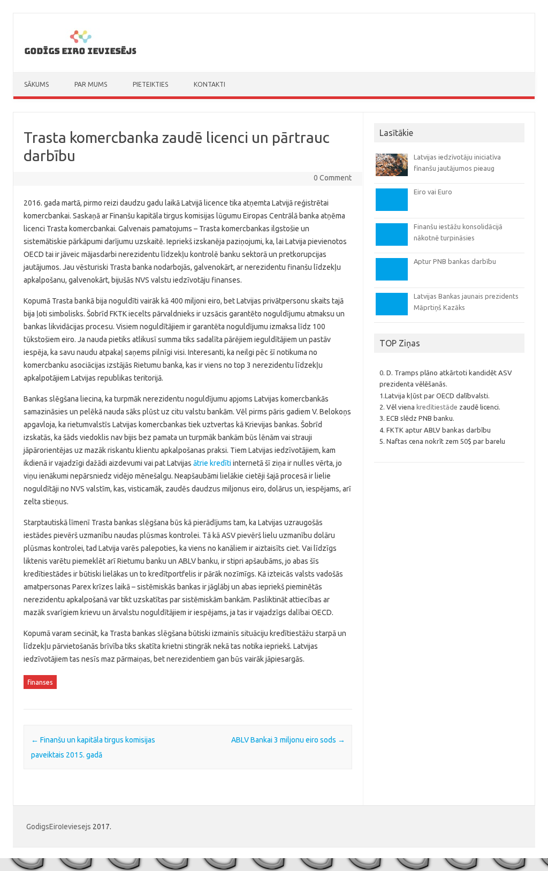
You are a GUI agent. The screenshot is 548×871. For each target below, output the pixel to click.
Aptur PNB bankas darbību (455, 261)
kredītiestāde (437, 407)
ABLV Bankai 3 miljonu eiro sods (288, 740)
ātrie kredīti (212, 463)
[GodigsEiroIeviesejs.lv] (80, 54)
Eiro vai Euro (433, 191)
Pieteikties (150, 84)
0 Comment (333, 177)
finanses (40, 682)
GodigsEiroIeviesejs (58, 826)
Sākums (36, 84)
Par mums (90, 84)
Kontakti (209, 84)
